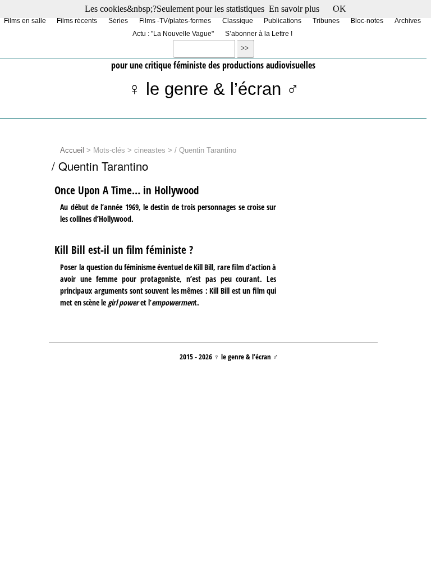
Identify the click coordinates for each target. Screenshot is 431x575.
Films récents (77, 20)
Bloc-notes (367, 20)
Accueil (72, 150)
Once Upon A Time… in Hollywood (126, 190)
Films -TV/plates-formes (175, 20)
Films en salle (25, 20)
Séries (118, 20)
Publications (282, 20)
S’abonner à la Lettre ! (258, 33)
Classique (237, 20)
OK (339, 8)
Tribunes (326, 20)
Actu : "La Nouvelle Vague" (173, 33)
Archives (408, 20)
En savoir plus (294, 8)
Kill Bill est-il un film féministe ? (123, 250)
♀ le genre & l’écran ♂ (213, 89)
